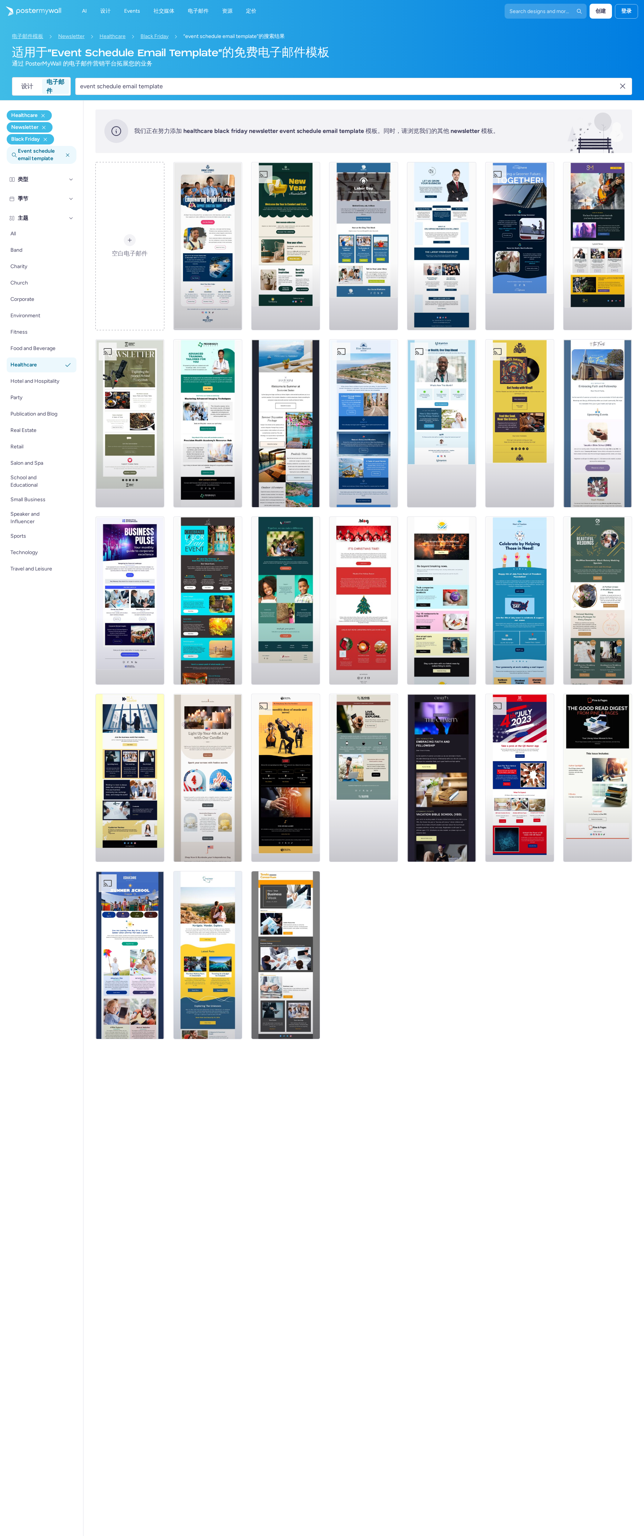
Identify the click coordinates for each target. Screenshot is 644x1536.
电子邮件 (55, 86)
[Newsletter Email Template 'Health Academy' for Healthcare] (207, 423)
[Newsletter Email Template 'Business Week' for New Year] (285, 955)
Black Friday (154, 36)
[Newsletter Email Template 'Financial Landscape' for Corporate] (129, 600)
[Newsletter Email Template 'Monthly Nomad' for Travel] (363, 778)
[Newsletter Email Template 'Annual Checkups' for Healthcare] (441, 423)
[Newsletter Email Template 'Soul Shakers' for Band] (519, 423)
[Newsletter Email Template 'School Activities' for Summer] (129, 955)
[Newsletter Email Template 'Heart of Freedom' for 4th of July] (519, 600)
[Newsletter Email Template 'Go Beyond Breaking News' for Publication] (441, 600)
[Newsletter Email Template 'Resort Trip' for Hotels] (363, 423)
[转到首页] (30, 11)
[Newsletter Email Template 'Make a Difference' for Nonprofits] (285, 600)
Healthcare (113, 36)
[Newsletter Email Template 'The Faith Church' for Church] (597, 423)
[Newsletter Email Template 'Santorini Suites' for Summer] (285, 423)
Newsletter (71, 36)
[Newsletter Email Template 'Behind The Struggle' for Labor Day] (363, 246)
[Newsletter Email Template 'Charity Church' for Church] (441, 778)
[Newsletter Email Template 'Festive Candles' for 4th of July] (207, 778)
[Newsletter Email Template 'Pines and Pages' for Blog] (597, 778)
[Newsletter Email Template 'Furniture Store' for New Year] (285, 246)
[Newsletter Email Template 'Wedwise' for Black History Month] (597, 600)
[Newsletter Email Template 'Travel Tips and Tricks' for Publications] (207, 955)
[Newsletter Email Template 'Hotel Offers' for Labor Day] (207, 600)
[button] (71, 179)
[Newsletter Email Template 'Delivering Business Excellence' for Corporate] (441, 246)
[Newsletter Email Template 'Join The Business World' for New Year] (129, 778)
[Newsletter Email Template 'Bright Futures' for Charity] (207, 246)
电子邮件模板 (27, 36)
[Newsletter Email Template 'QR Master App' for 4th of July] (519, 778)
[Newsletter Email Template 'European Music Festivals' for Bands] (597, 246)
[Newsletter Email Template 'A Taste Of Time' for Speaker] (129, 423)
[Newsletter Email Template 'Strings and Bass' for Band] (285, 778)
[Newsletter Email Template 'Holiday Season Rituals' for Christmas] (363, 600)
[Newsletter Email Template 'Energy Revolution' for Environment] (519, 246)
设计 (27, 86)
